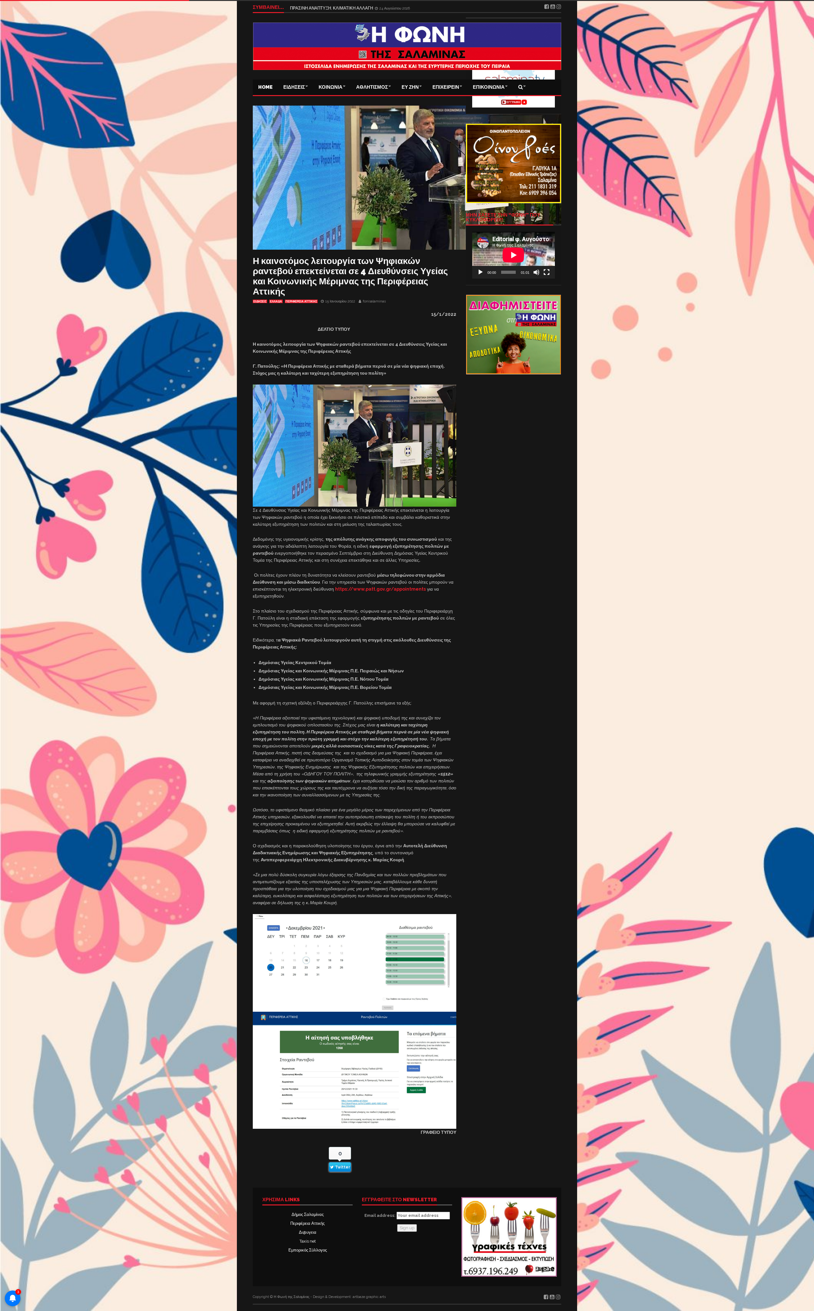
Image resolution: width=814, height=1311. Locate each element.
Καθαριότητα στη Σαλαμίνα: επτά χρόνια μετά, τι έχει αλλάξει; (346, 7)
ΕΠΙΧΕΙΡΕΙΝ (445, 87)
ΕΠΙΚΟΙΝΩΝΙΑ (489, 87)
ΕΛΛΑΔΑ (276, 301)
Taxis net (308, 1241)
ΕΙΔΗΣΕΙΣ (294, 87)
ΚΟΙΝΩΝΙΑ (330, 87)
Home (265, 87)
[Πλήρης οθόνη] (546, 272)
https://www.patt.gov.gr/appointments (380, 589)
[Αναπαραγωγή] (480, 272)
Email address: (380, 1215)
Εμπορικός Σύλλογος (307, 1250)
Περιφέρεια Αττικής (307, 1223)
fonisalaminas (374, 301)
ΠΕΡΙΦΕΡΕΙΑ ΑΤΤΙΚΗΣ (301, 301)
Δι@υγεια (307, 1232)
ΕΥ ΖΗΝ (410, 87)
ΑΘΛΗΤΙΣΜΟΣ (372, 87)
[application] (513, 255)
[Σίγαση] (536, 272)
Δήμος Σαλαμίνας (308, 1214)
